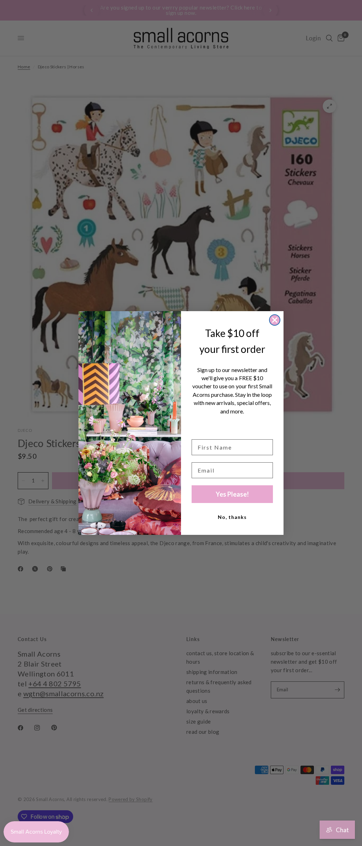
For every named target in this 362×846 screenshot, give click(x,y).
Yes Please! (232, 494)
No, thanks (232, 517)
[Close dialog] (274, 320)
